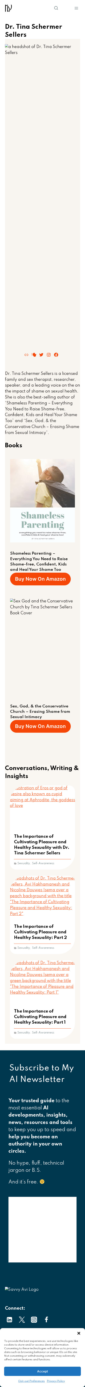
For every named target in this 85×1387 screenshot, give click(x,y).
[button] (79, 1333)
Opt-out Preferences (31, 1381)
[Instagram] (34, 1320)
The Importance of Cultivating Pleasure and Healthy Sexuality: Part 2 (40, 932)
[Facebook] (46, 1320)
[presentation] (42, 807)
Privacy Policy (56, 1381)
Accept (42, 1371)
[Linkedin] (9, 1320)
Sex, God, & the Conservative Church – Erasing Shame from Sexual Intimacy (40, 711)
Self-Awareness (43, 863)
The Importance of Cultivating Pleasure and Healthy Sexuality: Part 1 (40, 1017)
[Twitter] (21, 1320)
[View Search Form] (46, 8)
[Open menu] (76, 8)
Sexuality (23, 863)
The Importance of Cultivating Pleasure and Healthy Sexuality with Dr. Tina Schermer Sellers (41, 844)
